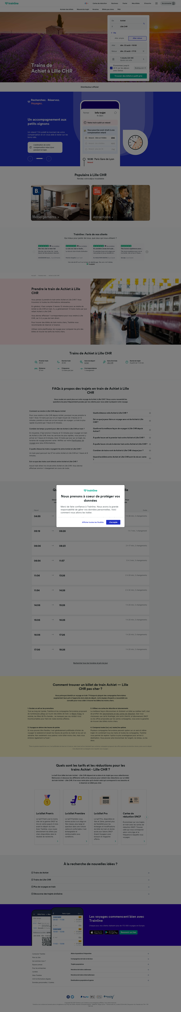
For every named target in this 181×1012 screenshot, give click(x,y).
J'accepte (113, 522)
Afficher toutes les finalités (93, 522)
